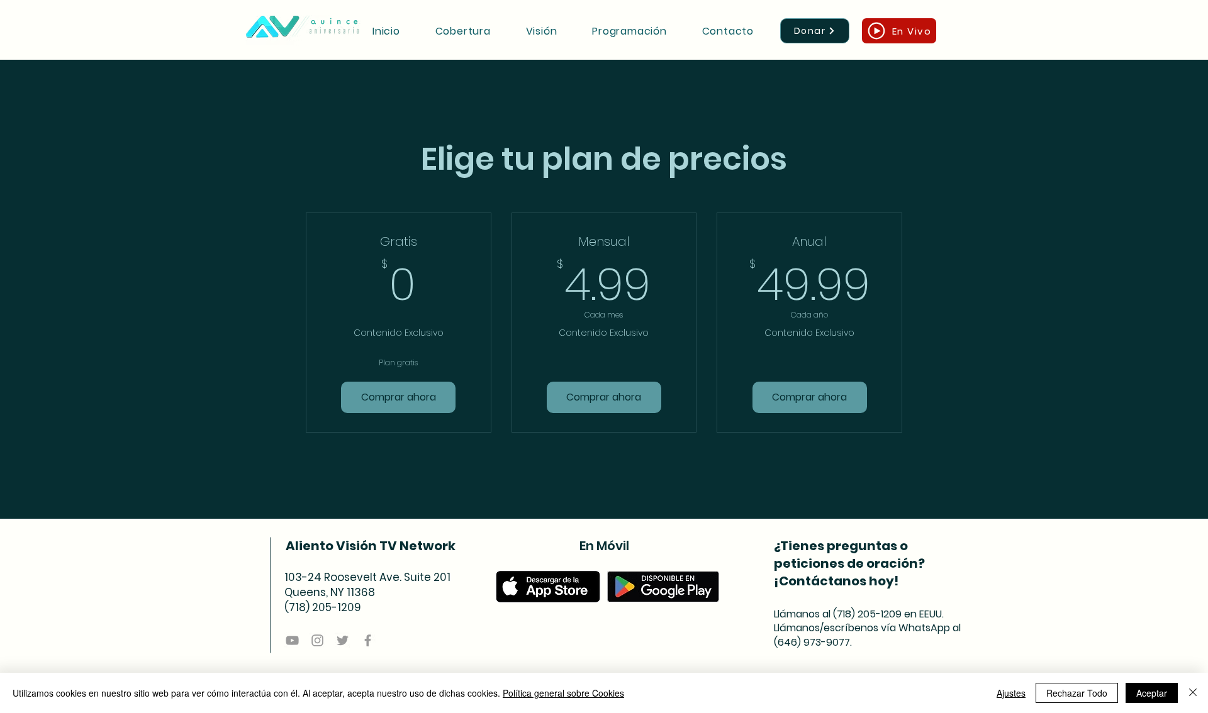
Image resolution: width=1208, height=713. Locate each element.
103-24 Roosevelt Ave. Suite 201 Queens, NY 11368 (367, 585)
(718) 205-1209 (322, 607)
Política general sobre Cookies (563, 693)
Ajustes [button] (1011, 693)
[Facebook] (368, 640)
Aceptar (1151, 693)
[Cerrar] (1192, 693)
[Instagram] (317, 640)
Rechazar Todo (1076, 693)
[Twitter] (342, 640)
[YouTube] (292, 640)
